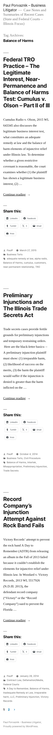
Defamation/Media (33, 680)
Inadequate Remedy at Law (18, 692)
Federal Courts (11, 684)
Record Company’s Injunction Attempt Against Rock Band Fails (24, 512)
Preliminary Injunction (35, 466)
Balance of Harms (13, 262)
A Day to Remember (17, 688)
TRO (37, 266)
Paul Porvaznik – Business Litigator (22, 722)
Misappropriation (12, 466)
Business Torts (15, 254)
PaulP (10, 250)
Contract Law (14, 680)
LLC (12, 696)
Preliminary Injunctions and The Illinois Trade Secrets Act (25, 305)
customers (40, 262)
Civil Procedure (32, 458)
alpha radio (41, 258)
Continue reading (16, 194)
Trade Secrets (11, 470)
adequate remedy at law (20, 258)
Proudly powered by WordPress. (20, 726)
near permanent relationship (18, 266)
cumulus (28, 262)
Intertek (31, 462)
